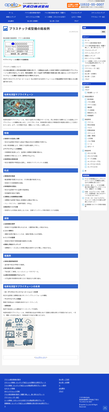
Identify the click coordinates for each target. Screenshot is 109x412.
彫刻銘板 (90, 99)
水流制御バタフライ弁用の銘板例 (95, 205)
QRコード (90, 146)
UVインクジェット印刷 (33, 17)
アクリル (90, 122)
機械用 (89, 107)
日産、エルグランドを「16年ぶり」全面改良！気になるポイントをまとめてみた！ (95, 193)
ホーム (11, 13)
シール (89, 144)
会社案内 (11, 21)
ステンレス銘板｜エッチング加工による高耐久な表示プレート (25, 382)
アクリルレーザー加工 (98, 17)
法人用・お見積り (32, 21)
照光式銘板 (91, 125)
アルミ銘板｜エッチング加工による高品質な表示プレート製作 (25, 385)
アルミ (89, 128)
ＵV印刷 (90, 138)
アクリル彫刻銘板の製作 (32, 13)
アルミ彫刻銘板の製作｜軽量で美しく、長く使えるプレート (55, 13)
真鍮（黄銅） (91, 136)
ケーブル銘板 (91, 159)
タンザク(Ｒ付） (92, 167)
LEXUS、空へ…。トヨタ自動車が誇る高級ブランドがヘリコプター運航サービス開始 (95, 187)
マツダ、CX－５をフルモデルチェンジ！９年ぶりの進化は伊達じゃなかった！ (95, 200)
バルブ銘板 (91, 141)
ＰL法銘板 (90, 110)
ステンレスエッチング (98, 13)
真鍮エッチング (11, 17)
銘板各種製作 (89, 96)
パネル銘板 (91, 102)
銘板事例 (88, 119)
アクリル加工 (91, 105)
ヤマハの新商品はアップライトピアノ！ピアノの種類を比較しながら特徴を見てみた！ (95, 181)
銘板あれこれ (91, 113)
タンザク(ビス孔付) (93, 164)
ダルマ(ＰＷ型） (92, 156)
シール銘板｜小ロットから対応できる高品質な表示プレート (55, 17)
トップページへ (40, 357)
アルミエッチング (76, 13)
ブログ (76, 21)
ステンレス (91, 133)
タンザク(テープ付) (93, 161)
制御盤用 (90, 115)
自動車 (87, 87)
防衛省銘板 (91, 130)
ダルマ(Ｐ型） (92, 153)
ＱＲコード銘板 (76, 17)
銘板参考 (88, 150)
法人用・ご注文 (54, 21)
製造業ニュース (92, 92)
